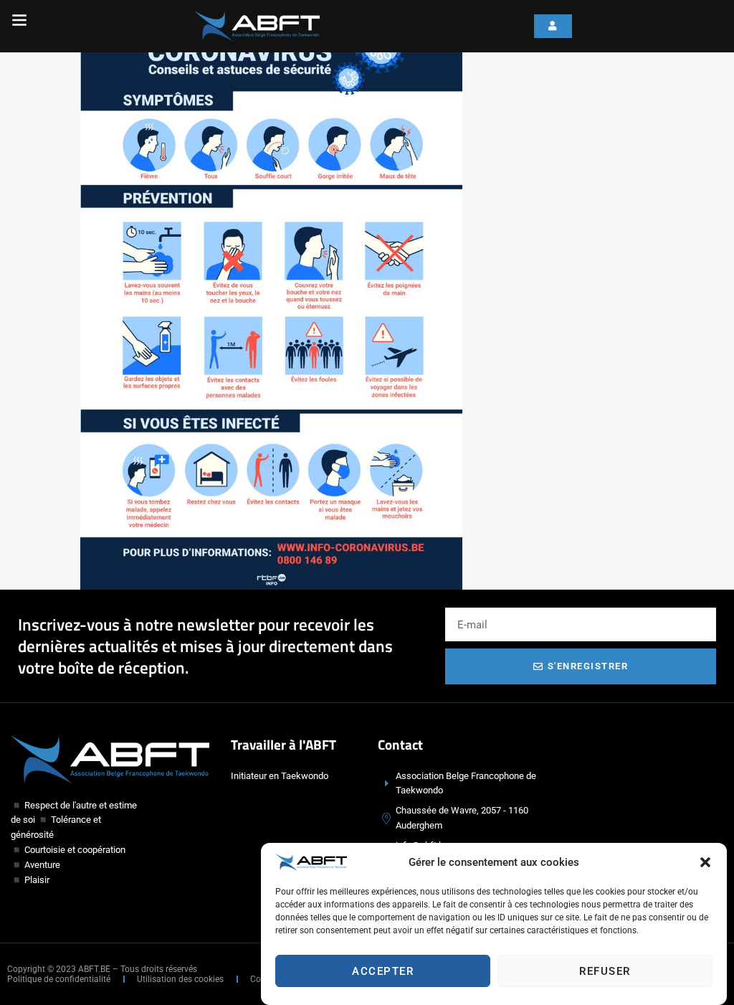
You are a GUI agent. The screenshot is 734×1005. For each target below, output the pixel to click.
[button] (705, 862)
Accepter (383, 971)
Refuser (605, 971)
